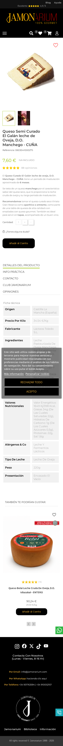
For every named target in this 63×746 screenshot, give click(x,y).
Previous (29, 624)
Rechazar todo (31, 382)
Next (34, 624)
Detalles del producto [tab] (21, 265)
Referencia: (9, 150)
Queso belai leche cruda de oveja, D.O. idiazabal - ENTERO (32, 590)
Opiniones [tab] (11, 291)
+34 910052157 (44, 684)
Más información (14, 373)
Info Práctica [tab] (13, 271)
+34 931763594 (27, 684)
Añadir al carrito (18, 243)
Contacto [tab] (10, 278)
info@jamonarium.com (34, 671)
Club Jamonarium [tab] (17, 285)
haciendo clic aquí (37, 678)
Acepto (31, 391)
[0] (49, 33)
